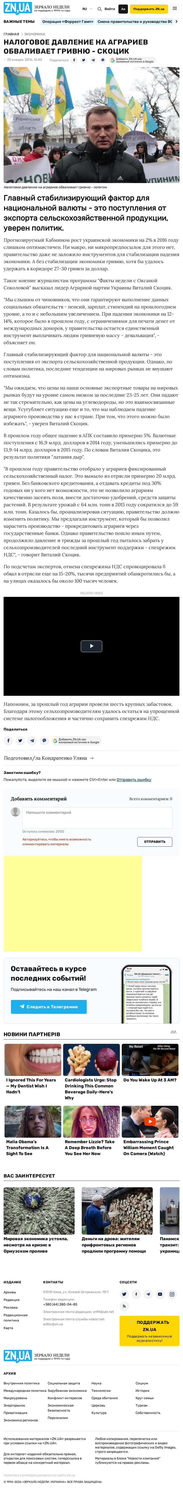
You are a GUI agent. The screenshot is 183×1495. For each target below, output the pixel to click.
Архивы (10, 1292)
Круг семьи (145, 1398)
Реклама (11, 1308)
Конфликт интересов (65, 1398)
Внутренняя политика (22, 1383)
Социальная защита (64, 1383)
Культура (99, 1413)
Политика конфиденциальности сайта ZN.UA (39, 1475)
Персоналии (58, 1418)
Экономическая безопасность (61, 1408)
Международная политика (25, 1391)
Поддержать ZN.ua (148, 9)
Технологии (101, 1391)
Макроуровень (15, 1398)
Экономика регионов (21, 1420)
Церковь (98, 1405)
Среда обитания (105, 1398)
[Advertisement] (73, 903)
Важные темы (19, 22)
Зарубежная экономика (67, 1391)
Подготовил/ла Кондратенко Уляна (45, 758)
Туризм (141, 1405)
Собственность (148, 1413)
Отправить (155, 842)
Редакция (12, 1300)
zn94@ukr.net (103, 1312)
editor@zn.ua (53, 1324)
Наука (97, 1383)
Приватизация (15, 1413)
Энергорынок (14, 1405)
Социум (142, 1383)
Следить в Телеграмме (52, 1006)
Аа (123, 9)
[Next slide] (175, 21)
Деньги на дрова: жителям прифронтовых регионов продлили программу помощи (114, 1245)
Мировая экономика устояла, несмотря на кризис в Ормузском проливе (36, 1245)
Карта (8, 1328)
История (142, 1391)
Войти (110, 9)
